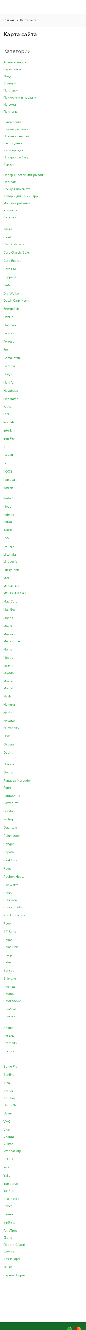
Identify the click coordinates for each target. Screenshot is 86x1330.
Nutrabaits (11, 728)
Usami (7, 1113)
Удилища (10, 210)
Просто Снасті (14, 1245)
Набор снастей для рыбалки (24, 175)
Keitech (8, 498)
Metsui (8, 666)
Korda (7, 522)
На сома (9, 104)
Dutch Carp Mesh (16, 300)
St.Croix (8, 1036)
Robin (7, 893)
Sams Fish (10, 947)
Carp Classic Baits (16, 252)
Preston (9, 811)
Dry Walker (11, 293)
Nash (7, 696)
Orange (8, 764)
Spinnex (9, 1016)
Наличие (10, 182)
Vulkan (8, 1144)
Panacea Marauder (17, 780)
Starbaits (10, 1043)
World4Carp (12, 1151)
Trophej (9, 1098)
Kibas (7, 506)
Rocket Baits (12, 907)
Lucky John (11, 570)
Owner (8, 772)
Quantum (10, 827)
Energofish (11, 309)
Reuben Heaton (14, 877)
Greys (7, 374)
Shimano (9, 979)
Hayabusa (10, 391)
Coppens (9, 277)
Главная (8, 20)
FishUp (8, 317)
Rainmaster (11, 836)
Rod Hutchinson (15, 915)
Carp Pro (9, 269)
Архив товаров (14, 62)
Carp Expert (12, 261)
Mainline (9, 610)
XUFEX (8, 1159)
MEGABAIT (11, 586)
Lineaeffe (10, 561)
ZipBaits (9, 1222)
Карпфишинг (13, 69)
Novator (9, 721)
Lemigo (8, 546)
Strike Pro (10, 1066)
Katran (8, 488)
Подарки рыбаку (15, 157)
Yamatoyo (10, 1184)
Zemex (8, 1214)
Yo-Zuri (8, 1191)
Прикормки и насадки (19, 97)
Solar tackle (12, 1001)
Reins (7, 868)
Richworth (10, 885)
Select (8, 962)
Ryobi (7, 923)
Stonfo (8, 1058)
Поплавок (10, 90)
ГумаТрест (11, 1230)
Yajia (6, 1175)
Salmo (8, 940)
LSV (6, 538)
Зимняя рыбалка (15, 129)
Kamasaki (10, 480)
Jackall (8, 455)
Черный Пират (14, 1275)
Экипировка (12, 122)
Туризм (8, 164)
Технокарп (11, 1259)
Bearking (9, 237)
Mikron (8, 681)
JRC (5, 447)
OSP (6, 736)
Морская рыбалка (16, 203)
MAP (6, 578)
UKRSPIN (10, 1105)
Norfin (7, 713)
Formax (8, 333)
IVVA (7, 407)
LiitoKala (9, 554)
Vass (7, 1130)
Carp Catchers (13, 244)
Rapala (8, 852)
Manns (8, 618)
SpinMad (9, 1009)
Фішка (8, 1267)
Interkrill (9, 430)
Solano (8, 994)
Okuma (8, 744)
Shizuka (9, 987)
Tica (6, 1083)
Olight (7, 752)
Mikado (8, 673)
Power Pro (11, 803)
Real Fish (10, 860)
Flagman (9, 325)
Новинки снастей (16, 136)
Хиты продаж (13, 150)
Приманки (11, 111)
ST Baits (9, 932)
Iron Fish (9, 439)
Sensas (8, 970)
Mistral (8, 688)
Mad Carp (10, 601)
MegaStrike (11, 641)
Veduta (8, 1137)
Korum (8, 530)
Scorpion (9, 955)
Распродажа (12, 143)
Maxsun (9, 634)
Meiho (7, 649)
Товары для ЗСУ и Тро (20, 196)
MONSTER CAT (14, 593)
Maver (7, 626)
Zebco (8, 1206)
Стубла (8, 1252)
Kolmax (8, 515)
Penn (7, 788)
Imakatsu (10, 422)
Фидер (8, 76)
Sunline (8, 1075)
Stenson (9, 1051)
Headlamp (10, 399)
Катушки (10, 217)
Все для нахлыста (17, 189)
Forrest (8, 341)
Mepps (8, 658)
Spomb (8, 1028)
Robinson (10, 900)
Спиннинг (10, 83)
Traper (8, 1091)
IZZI (6, 414)
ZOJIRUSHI (11, 1199)
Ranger (8, 844)
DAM (7, 285)
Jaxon (7, 463)
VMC (6, 1121)
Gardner (9, 366)
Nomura (9, 704)
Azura (7, 229)
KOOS (7, 471)
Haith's (8, 382)
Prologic (9, 819)
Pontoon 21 (11, 796)
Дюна (7, 1238)
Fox (5, 350)
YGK (6, 1167)
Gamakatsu (11, 358)
